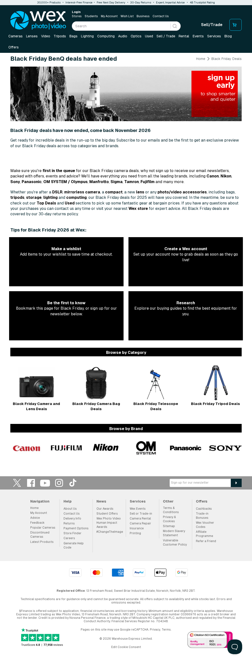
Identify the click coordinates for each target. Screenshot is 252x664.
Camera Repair (140, 523)
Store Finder (72, 533)
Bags (73, 36)
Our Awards (104, 508)
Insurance (137, 528)
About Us (70, 508)
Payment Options (76, 528)
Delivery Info (72, 518)
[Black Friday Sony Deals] (225, 447)
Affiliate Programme (204, 534)
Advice (35, 518)
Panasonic (32, 182)
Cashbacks (204, 508)
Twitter (17, 483)
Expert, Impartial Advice (170, 2)
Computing (106, 36)
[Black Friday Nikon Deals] (106, 447)
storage (34, 197)
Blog (228, 36)
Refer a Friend (206, 541)
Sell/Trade (211, 24)
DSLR (57, 192)
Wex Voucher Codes (205, 525)
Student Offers (107, 513)
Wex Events (138, 508)
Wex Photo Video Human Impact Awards (108, 523)
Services (214, 36)
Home (200, 59)
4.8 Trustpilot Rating (202, 2)
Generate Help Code (73, 545)
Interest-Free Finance (79, 2)
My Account (109, 16)
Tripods (60, 36)
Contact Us (161, 16)
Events (198, 36)
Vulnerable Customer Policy (175, 542)
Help (67, 501)
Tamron (131, 182)
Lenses (32, 36)
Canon (212, 176)
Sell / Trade (166, 36)
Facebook (31, 483)
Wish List (127, 16)
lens (140, 192)
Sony (15, 182)
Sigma (116, 182)
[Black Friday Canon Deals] (26, 447)
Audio (122, 36)
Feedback (37, 522)
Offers (13, 47)
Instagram (59, 483)
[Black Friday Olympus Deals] (146, 447)
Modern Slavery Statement (174, 533)
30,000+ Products (49, 2)
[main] (126, 258)
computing (76, 197)
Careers (69, 538)
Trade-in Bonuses (202, 516)
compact (114, 192)
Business (143, 16)
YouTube (45, 483)
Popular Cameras (42, 527)
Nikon (225, 176)
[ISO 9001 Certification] (210, 640)
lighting (50, 197)
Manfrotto (99, 182)
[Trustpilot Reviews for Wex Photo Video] (42, 637)
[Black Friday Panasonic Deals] (186, 447)
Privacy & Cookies (169, 519)
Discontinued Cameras (39, 534)
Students (91, 16)
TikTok (73, 483)
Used (149, 36)
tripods (17, 197)
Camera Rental (140, 518)
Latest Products (42, 542)
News (101, 501)
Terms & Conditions (171, 510)
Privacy (155, 629)
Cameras (15, 36)
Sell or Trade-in (141, 513)
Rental (184, 36)
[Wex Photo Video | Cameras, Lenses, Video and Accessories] (38, 20)
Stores (77, 16)
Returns (69, 523)
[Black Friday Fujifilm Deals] (66, 447)
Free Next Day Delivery (111, 2)
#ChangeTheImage (109, 532)
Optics (136, 36)
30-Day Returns (140, 2)
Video (45, 36)
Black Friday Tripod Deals (215, 404)
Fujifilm (148, 182)
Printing (135, 533)
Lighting (87, 36)
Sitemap (169, 526)
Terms (166, 629)
